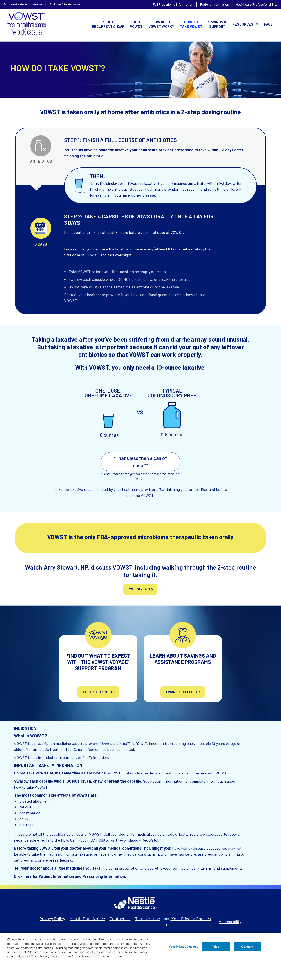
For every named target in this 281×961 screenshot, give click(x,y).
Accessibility (230, 921)
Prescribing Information (104, 876)
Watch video (139, 589)
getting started (97, 692)
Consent (247, 946)
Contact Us (119, 919)
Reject (216, 946)
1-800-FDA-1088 (91, 840)
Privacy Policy (52, 919)
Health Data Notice (87, 919)
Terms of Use (147, 919)
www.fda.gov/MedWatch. (139, 840)
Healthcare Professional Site (256, 4)
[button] (245, 24)
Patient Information (214, 4)
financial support (182, 692)
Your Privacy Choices (190, 919)
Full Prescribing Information (173, 4)
